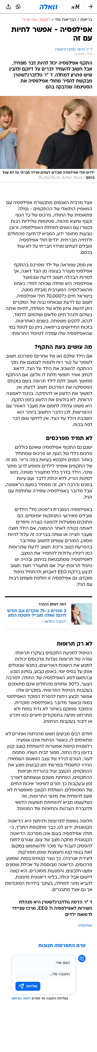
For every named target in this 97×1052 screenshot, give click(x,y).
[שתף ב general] (8, 6)
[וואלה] (48, 6)
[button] (75, 6)
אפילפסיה (85, 925)
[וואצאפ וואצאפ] (18, 6)
